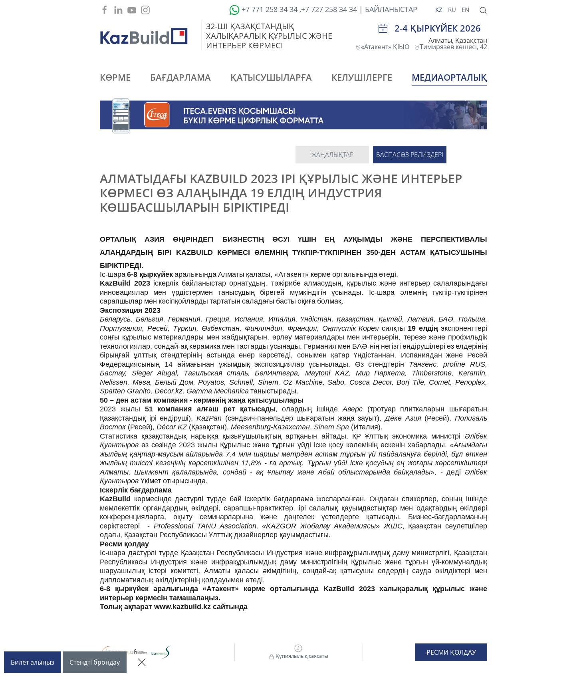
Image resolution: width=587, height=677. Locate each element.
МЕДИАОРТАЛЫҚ (449, 77)
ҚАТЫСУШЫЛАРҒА (271, 77)
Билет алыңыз (32, 662)
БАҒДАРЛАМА (180, 77)
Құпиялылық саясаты (301, 655)
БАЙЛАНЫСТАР (391, 9)
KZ (439, 10)
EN (465, 10)
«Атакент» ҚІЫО (387, 46)
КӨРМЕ (115, 77)
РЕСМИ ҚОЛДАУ (451, 652)
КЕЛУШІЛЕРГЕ (361, 77)
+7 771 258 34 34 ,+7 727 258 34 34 (298, 9)
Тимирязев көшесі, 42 (453, 46)
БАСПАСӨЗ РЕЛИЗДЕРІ (409, 154)
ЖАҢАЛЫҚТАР (332, 154)
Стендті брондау (94, 662)
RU (453, 10)
